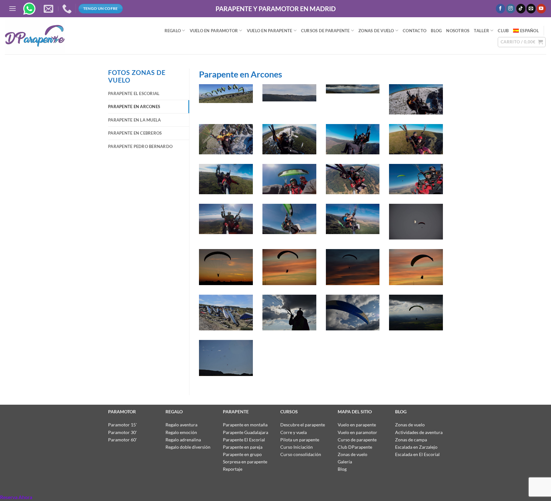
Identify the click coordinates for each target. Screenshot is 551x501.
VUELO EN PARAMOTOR (214, 30)
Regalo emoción (181, 432)
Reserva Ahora (16, 497)
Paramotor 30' (122, 432)
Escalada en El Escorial (417, 454)
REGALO (173, 30)
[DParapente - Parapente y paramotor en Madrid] (67, 35)
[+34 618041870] (67, 8)
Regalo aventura (181, 424)
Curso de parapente (357, 439)
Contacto (414, 30)
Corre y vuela (293, 432)
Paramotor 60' (122, 439)
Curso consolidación (300, 454)
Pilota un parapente (299, 439)
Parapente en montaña (245, 424)
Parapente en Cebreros (135, 133)
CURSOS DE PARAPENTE (325, 30)
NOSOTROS (457, 30)
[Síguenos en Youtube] (541, 8)
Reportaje (232, 469)
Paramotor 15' (122, 424)
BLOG (436, 30)
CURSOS (289, 411)
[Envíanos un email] (531, 8)
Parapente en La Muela (134, 119)
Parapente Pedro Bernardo (140, 146)
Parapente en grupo (242, 454)
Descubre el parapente (302, 424)
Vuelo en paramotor (357, 432)
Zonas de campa (411, 439)
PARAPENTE (236, 411)
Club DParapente (355, 447)
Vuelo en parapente (357, 424)
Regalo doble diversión (187, 447)
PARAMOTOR (122, 411)
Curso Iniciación (296, 447)
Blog (342, 469)
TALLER (481, 30)
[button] (12, 8)
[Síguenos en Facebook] (500, 8)
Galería (345, 461)
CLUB (503, 30)
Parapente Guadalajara (245, 432)
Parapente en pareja (242, 447)
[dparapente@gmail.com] (49, 8)
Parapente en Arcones (134, 106)
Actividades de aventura (419, 432)
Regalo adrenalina (183, 439)
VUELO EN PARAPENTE (269, 30)
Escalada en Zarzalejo (416, 447)
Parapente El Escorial (133, 93)
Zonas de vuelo (376, 30)
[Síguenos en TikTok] (520, 8)
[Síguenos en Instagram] (510, 8)
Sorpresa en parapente (245, 461)
